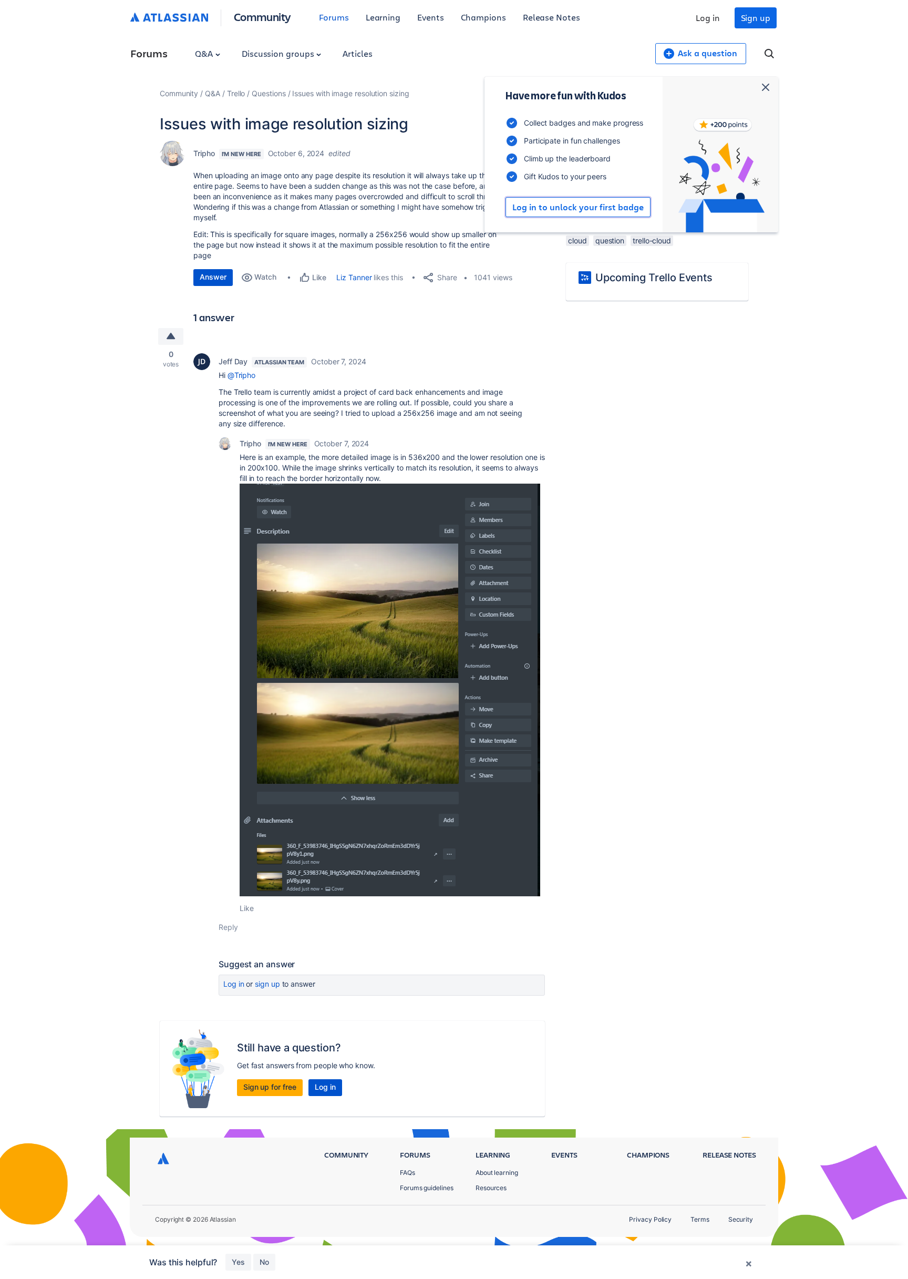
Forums (334, 17)
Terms (699, 1219)
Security (740, 1219)
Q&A (205, 53)
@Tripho (241, 375)
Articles (357, 53)
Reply (228, 927)
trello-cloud (652, 240)
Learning (383, 17)
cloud (577, 240)
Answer (213, 276)
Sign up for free (269, 1086)
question (609, 240)
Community (262, 16)
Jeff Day (233, 361)
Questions (268, 93)
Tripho (204, 153)
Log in (708, 17)
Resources (491, 1188)
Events (430, 17)
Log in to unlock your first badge (578, 207)
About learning (497, 1172)
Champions (483, 17)
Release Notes (551, 17)
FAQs (407, 1172)
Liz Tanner (354, 277)
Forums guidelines (426, 1188)
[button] (390, 690)
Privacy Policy (650, 1219)
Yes (238, 1261)
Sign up (755, 17)
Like (247, 908)
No (264, 1261)
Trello (236, 93)
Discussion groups (279, 53)
